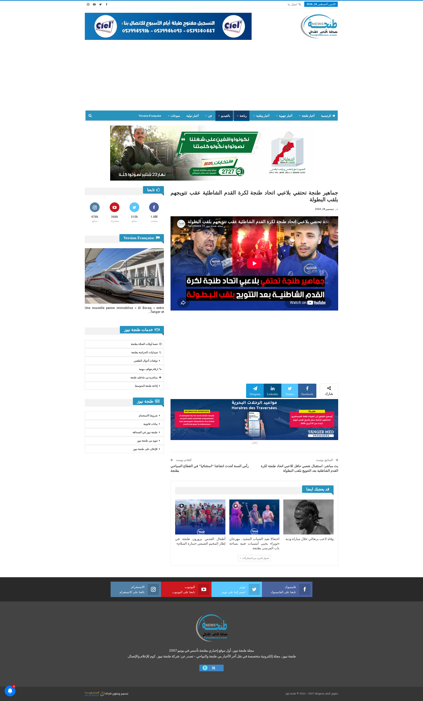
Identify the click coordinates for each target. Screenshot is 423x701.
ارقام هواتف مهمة (148, 369)
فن (210, 115)
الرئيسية (326, 115)
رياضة (243, 115)
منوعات (175, 115)
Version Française (150, 115)
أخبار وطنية (262, 115)
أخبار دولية (192, 115)
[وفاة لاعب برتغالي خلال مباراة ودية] (308, 517)
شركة (108, 693)
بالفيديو (225, 115)
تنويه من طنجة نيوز (147, 440)
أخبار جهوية (285, 115)
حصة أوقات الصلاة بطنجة (144, 344)
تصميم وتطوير (120, 693)
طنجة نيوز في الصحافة (145, 432)
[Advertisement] (211, 73)
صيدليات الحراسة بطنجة (144, 352)
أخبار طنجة (308, 115)
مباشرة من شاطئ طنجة (144, 377)
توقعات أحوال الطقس (146, 360)
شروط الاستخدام (148, 415)
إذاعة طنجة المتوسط (146, 385)
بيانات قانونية (150, 423)
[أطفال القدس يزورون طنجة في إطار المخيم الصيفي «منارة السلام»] (200, 517)
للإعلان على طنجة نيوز (145, 449)
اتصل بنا (292, 4)
